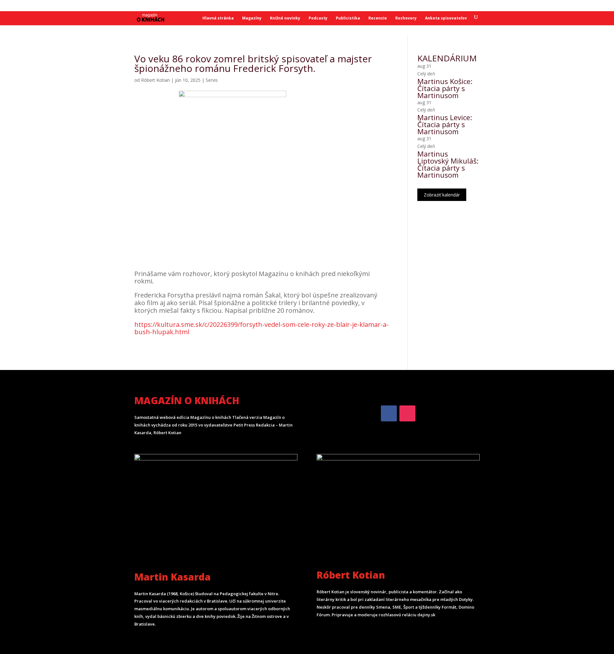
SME (113, 6)
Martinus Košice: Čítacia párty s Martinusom (444, 88)
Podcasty (318, 18)
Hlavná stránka (218, 18)
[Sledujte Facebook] (389, 413)
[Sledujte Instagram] (407, 413)
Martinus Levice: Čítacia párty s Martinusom (444, 124)
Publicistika (348, 18)
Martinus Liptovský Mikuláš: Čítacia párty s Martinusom (447, 164)
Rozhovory (406, 18)
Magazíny (252, 18)
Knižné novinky (285, 18)
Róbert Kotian (155, 80)
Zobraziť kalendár (442, 195)
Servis (212, 80)
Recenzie (377, 18)
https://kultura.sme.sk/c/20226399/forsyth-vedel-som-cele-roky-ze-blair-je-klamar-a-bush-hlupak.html (261, 328)
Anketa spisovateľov (446, 18)
